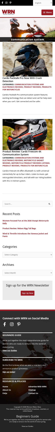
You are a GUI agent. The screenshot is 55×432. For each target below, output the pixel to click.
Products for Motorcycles (34, 165)
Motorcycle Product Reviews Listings (30, 163)
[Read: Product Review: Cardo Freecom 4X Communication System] (27, 134)
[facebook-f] (3, 3)
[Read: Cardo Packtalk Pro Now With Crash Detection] (27, 59)
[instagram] (7, 3)
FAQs (5, 393)
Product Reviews (32, 87)
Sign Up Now (27, 293)
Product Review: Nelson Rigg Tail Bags (19, 228)
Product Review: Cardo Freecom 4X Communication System (22, 153)
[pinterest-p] (10, 3)
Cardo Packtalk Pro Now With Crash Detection (22, 79)
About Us (7, 390)
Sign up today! (9, 372)
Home (5, 386)
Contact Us (33, 393)
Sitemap (32, 390)
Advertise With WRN (37, 386)
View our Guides (10, 350)
